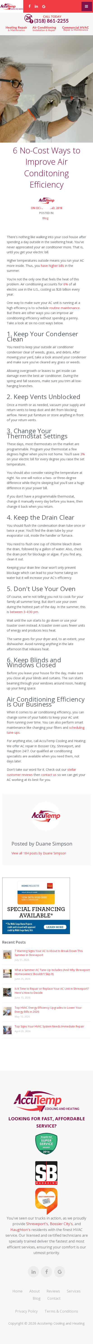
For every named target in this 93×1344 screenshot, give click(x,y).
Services (74, 1291)
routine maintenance (64, 308)
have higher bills (52, 265)
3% (82, 454)
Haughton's (20, 1229)
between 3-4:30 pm (24, 612)
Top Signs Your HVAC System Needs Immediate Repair (49, 1026)
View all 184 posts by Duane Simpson (39, 853)
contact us (48, 775)
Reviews (53, 1291)
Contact (53, 1298)
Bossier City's (61, 1223)
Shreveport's (37, 1223)
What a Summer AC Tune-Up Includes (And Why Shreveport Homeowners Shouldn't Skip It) (52, 972)
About (34, 1291)
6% (65, 284)
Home (17, 1291)
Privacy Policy (26, 1311)
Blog (45, 218)
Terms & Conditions (61, 1311)
